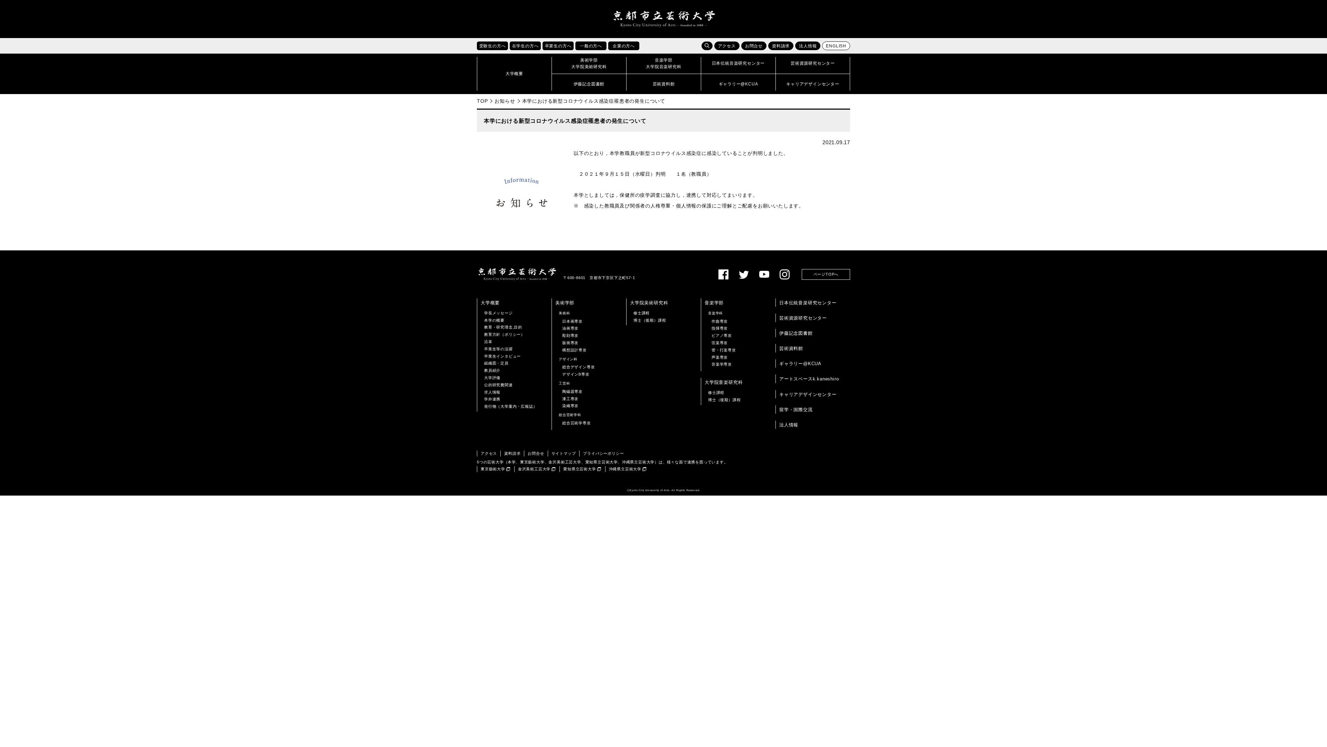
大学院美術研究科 (649, 302)
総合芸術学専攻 (576, 423)
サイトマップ (564, 453)
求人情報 (492, 392)
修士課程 (641, 313)
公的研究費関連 (498, 385)
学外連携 (492, 399)
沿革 (488, 342)
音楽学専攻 (722, 364)
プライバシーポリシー (603, 453)
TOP (482, 101)
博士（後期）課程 (649, 320)
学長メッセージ (498, 313)
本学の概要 (494, 320)
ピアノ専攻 (722, 335)
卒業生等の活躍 (498, 349)
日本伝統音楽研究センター (808, 302)
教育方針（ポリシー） (504, 334)
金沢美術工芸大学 (534, 469)
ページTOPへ (826, 274)
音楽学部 (714, 302)
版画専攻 (570, 343)
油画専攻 (570, 328)
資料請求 (781, 46)
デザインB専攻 (576, 374)
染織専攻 (570, 406)
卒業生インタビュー (502, 356)
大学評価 (492, 378)
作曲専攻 (720, 321)
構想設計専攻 (574, 350)
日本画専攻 (572, 321)
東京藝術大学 (493, 469)
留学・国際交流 (796, 409)
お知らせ (505, 101)
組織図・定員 (496, 363)
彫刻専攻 (570, 335)
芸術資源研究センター (803, 318)
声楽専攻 (720, 357)
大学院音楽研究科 (724, 382)
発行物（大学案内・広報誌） (510, 406)
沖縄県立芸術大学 (625, 469)
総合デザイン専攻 (578, 367)
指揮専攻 (720, 328)
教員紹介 (492, 370)
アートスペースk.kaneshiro (809, 378)
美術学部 (564, 302)
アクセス (727, 46)
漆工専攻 (570, 399)
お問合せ (754, 46)
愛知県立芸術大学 (579, 469)
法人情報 (808, 46)
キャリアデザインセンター (808, 394)
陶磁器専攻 (572, 391)
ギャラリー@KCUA (800, 363)
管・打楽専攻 (724, 350)
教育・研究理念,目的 (503, 327)
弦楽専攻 (720, 343)
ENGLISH (836, 46)
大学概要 (490, 302)
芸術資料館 (791, 348)
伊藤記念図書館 (796, 333)
